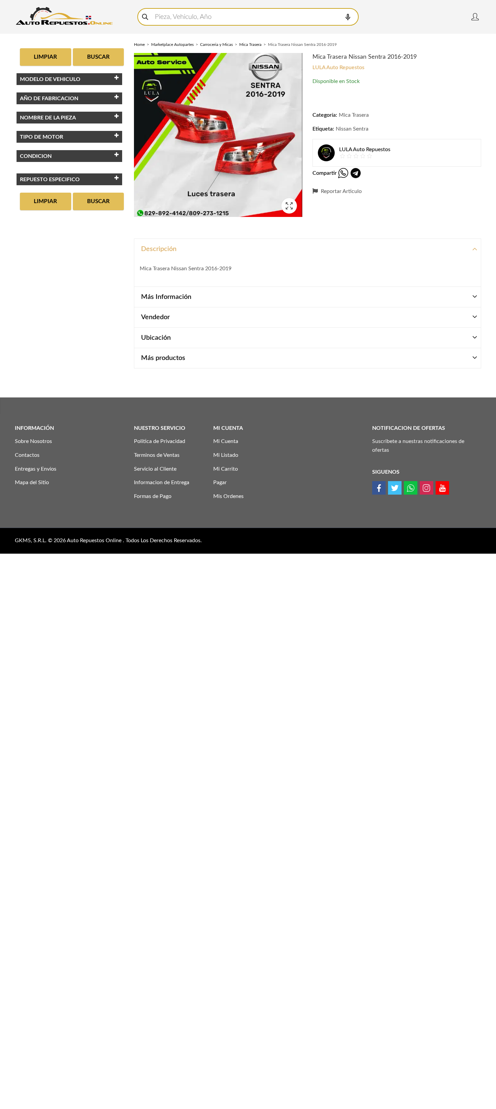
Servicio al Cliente (155, 469)
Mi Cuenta (225, 441)
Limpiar (45, 57)
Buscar (98, 57)
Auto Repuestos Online (95, 540)
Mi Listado (225, 455)
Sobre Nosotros (33, 441)
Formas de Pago (152, 496)
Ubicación (156, 337)
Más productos (163, 358)
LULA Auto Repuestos (338, 67)
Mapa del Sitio (32, 482)
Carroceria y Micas (216, 45)
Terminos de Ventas (157, 455)
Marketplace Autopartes (172, 45)
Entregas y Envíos (35, 469)
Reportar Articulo (341, 191)
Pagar (220, 482)
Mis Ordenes (228, 496)
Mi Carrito (225, 469)
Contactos (27, 455)
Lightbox (289, 206)
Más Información (166, 297)
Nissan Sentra (352, 129)
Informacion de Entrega (161, 482)
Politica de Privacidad (159, 441)
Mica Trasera (250, 45)
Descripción (158, 249)
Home (139, 45)
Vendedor (155, 317)
